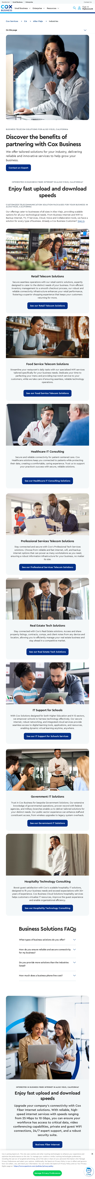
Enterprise (29, 2)
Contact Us (88, 2)
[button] (74, 7)
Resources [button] (51, 8)
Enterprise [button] (37, 8)
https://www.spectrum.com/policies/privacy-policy (33, 1166)
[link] (18, 167)
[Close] (92, 1154)
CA (25, 21)
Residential (6, 2)
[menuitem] (23, 8)
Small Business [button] (21, 8)
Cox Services (12, 21)
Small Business (18, 2)
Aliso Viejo (38, 21)
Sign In (81, 221)
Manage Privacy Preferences (48, 1173)
